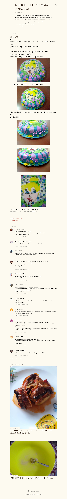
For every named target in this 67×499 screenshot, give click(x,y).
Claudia (17, 320)
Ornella (17, 298)
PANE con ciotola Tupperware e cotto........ (31, 478)
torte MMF (15, 220)
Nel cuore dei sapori (20, 241)
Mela (16, 336)
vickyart (17, 350)
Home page (19, 26)
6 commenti (18, 436)
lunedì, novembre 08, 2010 (21, 293)
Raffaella (17, 274)
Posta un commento (16, 358)
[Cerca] (56, 4)
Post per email (19, 218)
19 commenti (19, 481)
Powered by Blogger (35, 491)
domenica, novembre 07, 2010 (22, 236)
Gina (16, 284)
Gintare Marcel (38, 494)
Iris (16, 250)
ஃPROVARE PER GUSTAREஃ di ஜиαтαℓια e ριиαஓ (28, 261)
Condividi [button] (12, 218)
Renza (17, 229)
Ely (16, 309)
